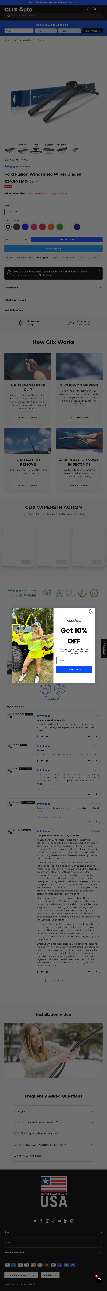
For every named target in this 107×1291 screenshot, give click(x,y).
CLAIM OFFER (74, 669)
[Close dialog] (91, 611)
